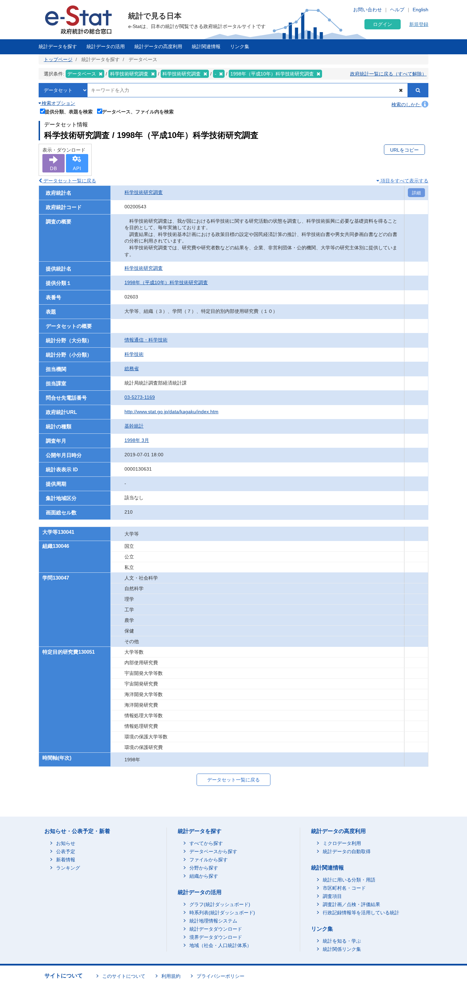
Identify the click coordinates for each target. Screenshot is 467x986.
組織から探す (203, 876)
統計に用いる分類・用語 (349, 879)
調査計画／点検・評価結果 (351, 904)
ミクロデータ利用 (342, 843)
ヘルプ (397, 9)
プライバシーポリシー (220, 976)
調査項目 (332, 896)
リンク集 (239, 46)
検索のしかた (406, 104)
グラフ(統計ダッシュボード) (219, 904)
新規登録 (418, 24)
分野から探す (203, 867)
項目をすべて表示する (403, 180)
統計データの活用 (105, 46)
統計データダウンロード (215, 929)
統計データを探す (58, 46)
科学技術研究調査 (143, 192)
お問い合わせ (367, 9)
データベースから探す (213, 851)
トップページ (58, 59)
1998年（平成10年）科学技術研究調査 (166, 282)
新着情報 (65, 859)
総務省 (131, 368)
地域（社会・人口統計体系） (220, 945)
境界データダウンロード (215, 937)
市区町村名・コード (344, 888)
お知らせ (65, 843)
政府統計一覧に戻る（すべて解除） (388, 74)
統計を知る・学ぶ (342, 941)
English (420, 9)
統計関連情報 (206, 46)
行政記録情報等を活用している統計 (361, 912)
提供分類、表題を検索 (69, 111)
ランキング (68, 867)
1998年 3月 (136, 440)
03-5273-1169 (139, 397)
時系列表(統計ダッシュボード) (222, 912)
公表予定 (65, 851)
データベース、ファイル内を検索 (138, 111)
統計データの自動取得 (347, 851)
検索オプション (57, 103)
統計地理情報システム (213, 920)
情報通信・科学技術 (146, 340)
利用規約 (171, 976)
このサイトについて (123, 976)
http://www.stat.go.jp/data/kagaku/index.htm (171, 411)
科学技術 (134, 354)
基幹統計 (134, 426)
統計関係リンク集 (342, 949)
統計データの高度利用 (158, 46)
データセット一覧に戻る (69, 180)
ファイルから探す (208, 859)
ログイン (382, 24)
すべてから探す (206, 843)
